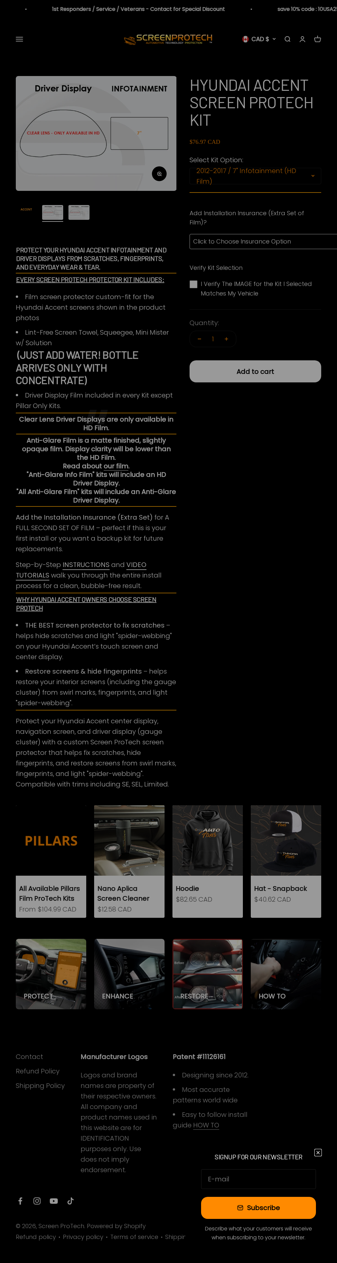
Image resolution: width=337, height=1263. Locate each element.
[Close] (318, 1152)
